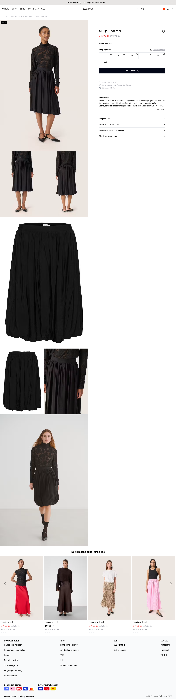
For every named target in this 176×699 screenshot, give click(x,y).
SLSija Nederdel (41, 16)
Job (61, 659)
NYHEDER (6, 9)
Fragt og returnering (13, 669)
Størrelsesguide (159, 50)
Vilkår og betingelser (26, 695)
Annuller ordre (10, 674)
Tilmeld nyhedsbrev (69, 644)
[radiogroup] (132, 59)
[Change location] (164, 9)
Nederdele (28, 16)
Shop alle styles (16, 16)
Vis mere (160, 109)
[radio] (105, 62)
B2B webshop (120, 649)
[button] (132, 119)
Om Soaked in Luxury (69, 649)
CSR (62, 654)
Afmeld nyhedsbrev (68, 664)
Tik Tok (164, 654)
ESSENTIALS (33, 9)
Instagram (165, 644)
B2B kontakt (119, 644)
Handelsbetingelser (13, 644)
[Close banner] (172, 2)
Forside (4, 16)
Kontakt (7, 654)
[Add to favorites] (163, 31)
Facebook (165, 649)
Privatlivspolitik (11, 659)
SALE (43, 9)
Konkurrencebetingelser (14, 649)
